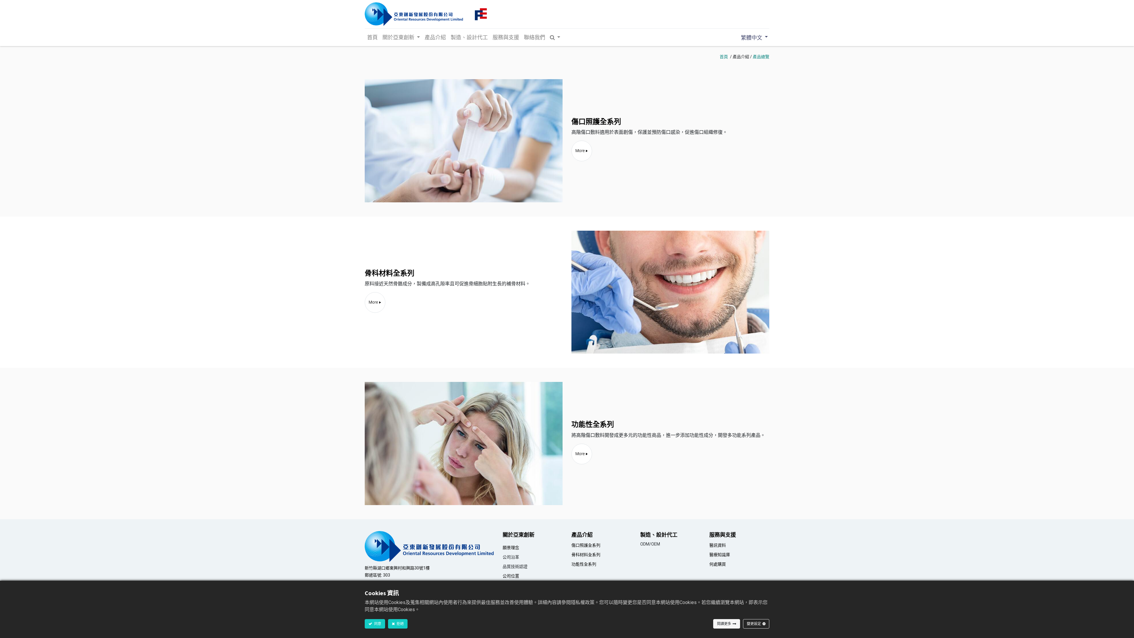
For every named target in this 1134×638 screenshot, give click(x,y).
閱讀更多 (724, 623)
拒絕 (400, 623)
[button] (555, 37)
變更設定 (754, 623)
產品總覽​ (761, 56)
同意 (377, 623)
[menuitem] (372, 37)
